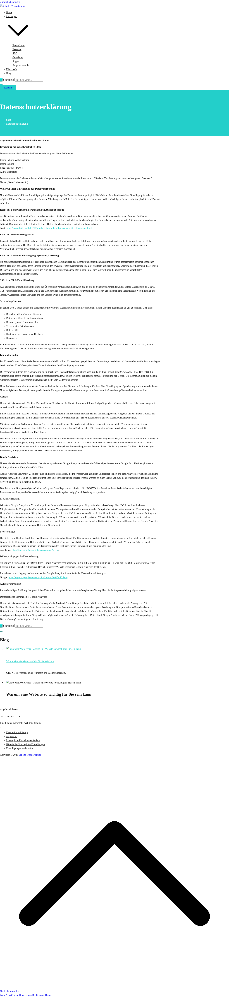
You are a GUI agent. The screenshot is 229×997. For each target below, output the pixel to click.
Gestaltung (17, 57)
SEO (14, 53)
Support (16, 61)
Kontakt (8, 87)
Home (9, 12)
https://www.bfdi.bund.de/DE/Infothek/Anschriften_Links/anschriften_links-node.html (49, 228)
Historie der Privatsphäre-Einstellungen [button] (25, 744)
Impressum (11, 736)
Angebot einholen (21, 65)
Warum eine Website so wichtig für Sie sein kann (30, 661)
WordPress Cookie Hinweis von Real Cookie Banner (26, 995)
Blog (8, 73)
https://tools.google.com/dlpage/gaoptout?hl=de (35, 550)
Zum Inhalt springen (10, 2)
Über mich (11, 69)
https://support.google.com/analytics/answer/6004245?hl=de (38, 577)
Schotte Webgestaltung (30, 754)
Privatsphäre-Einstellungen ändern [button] (23, 740)
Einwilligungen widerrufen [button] (19, 748)
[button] (18, 41)
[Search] (1, 79)
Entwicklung (18, 45)
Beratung (16, 49)
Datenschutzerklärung (17, 732)
